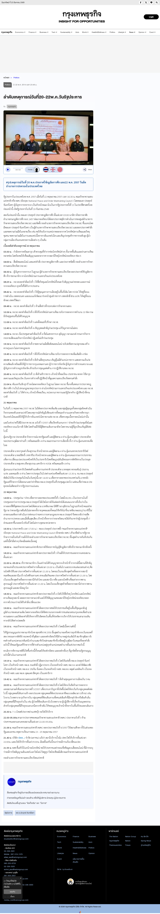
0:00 (17, 170)
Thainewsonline (115, 845)
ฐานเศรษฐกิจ (146, 845)
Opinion (141, 32)
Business (43, 32)
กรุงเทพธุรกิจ (114, 840)
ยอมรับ (12, 891)
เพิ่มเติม (7, 886)
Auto (77, 32)
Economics (19, 32)
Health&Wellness (98, 32)
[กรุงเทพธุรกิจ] (6, 32)
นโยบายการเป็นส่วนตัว (78, 860)
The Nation (113, 836)
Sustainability (65, 32)
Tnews (127, 845)
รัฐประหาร (8, 812)
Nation (127, 840)
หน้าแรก (6, 77)
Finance (32, 32)
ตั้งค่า (12, 896)
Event (152, 32)
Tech (53, 32)
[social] (140, 2)
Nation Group (130, 836)
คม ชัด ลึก (144, 836)
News (131, 32)
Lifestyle (121, 32)
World (84, 32)
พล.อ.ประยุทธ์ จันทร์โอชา (25, 812)
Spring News (146, 840)
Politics (112, 32)
